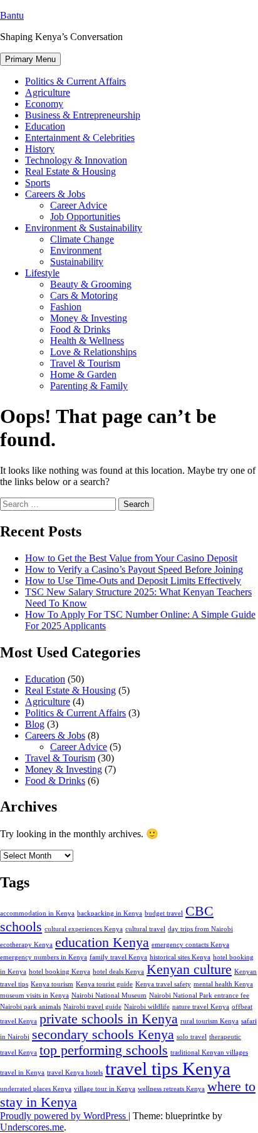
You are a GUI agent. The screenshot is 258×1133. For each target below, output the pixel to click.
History (39, 149)
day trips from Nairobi (200, 929)
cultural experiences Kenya (83, 929)
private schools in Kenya (108, 1018)
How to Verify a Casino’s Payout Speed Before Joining (134, 569)
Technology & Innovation (76, 160)
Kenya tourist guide (104, 984)
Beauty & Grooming (91, 284)
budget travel (164, 913)
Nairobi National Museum (109, 995)
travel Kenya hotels (75, 1072)
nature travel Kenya (200, 1006)
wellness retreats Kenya (171, 1088)
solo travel (192, 1036)
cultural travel (145, 929)
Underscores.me (32, 1127)
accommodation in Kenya (37, 913)
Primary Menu (30, 59)
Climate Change (82, 239)
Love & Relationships (93, 352)
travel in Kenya (22, 1072)
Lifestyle (42, 273)
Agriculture (47, 92)
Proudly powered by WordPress (64, 1115)
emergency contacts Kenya (190, 944)
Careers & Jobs (55, 194)
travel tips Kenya (167, 1068)
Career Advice (78, 205)
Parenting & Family (89, 385)
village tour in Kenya (104, 1088)
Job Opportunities (85, 216)
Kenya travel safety (163, 984)
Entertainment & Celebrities (80, 137)
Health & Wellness (87, 340)
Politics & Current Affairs (75, 81)
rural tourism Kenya (209, 1021)
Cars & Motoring (84, 295)
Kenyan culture (189, 969)
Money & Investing (88, 318)
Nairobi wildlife (147, 1006)
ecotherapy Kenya (26, 944)
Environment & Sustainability (83, 227)
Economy (44, 103)
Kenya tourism (52, 984)
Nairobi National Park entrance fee (199, 995)
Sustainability (76, 261)
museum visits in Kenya (34, 995)
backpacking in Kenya (109, 913)
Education (45, 126)
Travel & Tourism (85, 363)
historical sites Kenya (180, 957)
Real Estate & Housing (70, 171)
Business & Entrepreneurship (82, 115)
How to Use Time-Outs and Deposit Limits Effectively (133, 580)
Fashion (65, 306)
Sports (37, 182)
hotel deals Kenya (118, 971)
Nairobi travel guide (92, 1006)
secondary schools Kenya (103, 1034)
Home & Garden (83, 374)
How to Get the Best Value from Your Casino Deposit (131, 558)
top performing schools (103, 1050)
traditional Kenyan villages (209, 1052)
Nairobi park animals (30, 1006)
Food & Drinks (80, 329)
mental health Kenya (223, 984)
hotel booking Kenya (59, 971)
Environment (75, 250)
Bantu (12, 15)
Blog (34, 724)
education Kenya (102, 942)
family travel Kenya (118, 957)
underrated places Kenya (35, 1088)
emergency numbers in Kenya (43, 957)
